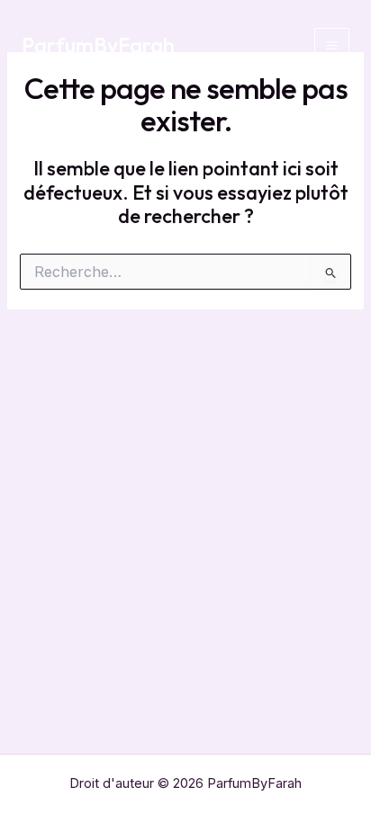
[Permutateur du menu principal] (331, 45)
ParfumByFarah (98, 44)
